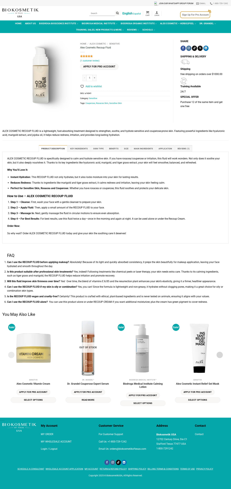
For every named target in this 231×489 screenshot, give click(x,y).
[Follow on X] (200, 48)
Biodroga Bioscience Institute (57, 23)
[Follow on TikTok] (194, 48)
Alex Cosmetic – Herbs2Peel (177, 23)
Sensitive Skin (115, 103)
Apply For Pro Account (99, 66)
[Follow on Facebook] (183, 48)
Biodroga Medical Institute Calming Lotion (143, 385)
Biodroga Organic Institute (138, 23)
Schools (147, 29)
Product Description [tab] (53, 148)
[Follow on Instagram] (188, 48)
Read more (88, 400)
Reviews (132, 29)
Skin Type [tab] (98, 148)
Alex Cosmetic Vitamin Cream (33, 383)
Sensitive (114, 43)
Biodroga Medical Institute (98, 23)
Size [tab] (126, 148)
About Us (30, 23)
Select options (33, 400)
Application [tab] (165, 148)
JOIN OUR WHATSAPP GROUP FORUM (176, 3)
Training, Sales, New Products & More (99, 29)
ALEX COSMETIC (98, 43)
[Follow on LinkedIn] (206, 48)
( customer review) (89, 60)
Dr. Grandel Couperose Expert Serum (88, 383)
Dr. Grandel (207, 23)
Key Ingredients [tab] (79, 148)
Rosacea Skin (102, 103)
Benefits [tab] (113, 148)
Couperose (90, 103)
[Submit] (117, 13)
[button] (148, 13)
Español (137, 13)
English (127, 13)
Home (18, 23)
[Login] (156, 13)
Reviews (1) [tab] (184, 148)
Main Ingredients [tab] (143, 148)
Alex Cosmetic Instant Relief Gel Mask (197, 383)
